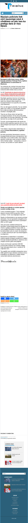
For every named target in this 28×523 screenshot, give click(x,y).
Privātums (15, 513)
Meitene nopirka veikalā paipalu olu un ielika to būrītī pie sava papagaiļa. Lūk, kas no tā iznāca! (20, 308)
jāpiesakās (10, 438)
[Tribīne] (2, 13)
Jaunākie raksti (15, 497)
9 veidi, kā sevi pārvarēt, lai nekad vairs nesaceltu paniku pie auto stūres (13, 204)
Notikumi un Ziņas (15, 505)
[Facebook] (5, 298)
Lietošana (15, 510)
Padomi (14, 500)
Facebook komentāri (11, 436)
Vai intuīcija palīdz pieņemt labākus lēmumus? (17, 480)
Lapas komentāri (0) (4, 436)
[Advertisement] (14, 45)
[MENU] (26, 13)
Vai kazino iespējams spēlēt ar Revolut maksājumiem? (18, 490)
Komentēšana (15, 512)
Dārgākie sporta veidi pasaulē (18, 484)
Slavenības (7, 303)
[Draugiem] (5, 301)
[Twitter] (14, 298)
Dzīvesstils (14, 503)
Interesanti (14, 499)
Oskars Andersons (15, 28)
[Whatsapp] (14, 301)
